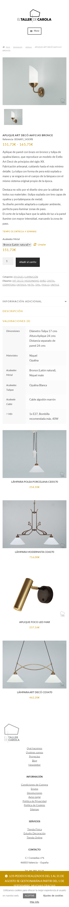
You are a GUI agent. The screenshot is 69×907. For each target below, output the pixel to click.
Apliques (28, 47)
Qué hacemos (34, 748)
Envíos (34, 789)
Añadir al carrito (27, 262)
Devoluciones (34, 793)
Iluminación (17, 47)
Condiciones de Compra (34, 784)
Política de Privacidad (35, 801)
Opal (38, 285)
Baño (43, 281)
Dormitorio (9, 285)
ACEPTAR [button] (29, 896)
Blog (34, 760)
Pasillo (45, 285)
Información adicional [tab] (22, 301)
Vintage (54, 285)
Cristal (51, 281)
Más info (34, 902)
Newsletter (34, 765)
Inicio (8, 47)
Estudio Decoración (35, 833)
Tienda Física (34, 829)
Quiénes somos (34, 752)
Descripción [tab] (13, 311)
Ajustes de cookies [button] (53, 896)
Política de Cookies (34, 805)
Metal (30, 285)
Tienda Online (34, 837)
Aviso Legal (34, 797)
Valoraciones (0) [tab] (16, 321)
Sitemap (34, 809)
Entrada (21, 285)
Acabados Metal (11, 239)
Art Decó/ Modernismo (25, 281)
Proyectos (34, 756)
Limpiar (42, 244)
